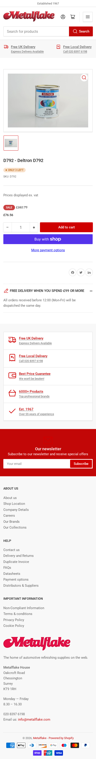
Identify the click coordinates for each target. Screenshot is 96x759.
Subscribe (81, 464)
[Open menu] (88, 17)
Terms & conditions (17, 614)
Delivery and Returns (18, 556)
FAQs (7, 568)
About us (10, 498)
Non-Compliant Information (23, 608)
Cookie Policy (13, 626)
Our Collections (15, 527)
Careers (9, 516)
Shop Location (14, 504)
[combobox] (48, 31)
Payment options (16, 579)
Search (84, 31)
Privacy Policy (13, 620)
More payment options (48, 250)
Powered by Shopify (61, 738)
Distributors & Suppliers (21, 586)
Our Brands (11, 522)
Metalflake (39, 738)
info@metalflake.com (34, 719)
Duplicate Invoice (16, 562)
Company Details (16, 510)
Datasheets (11, 574)
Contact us (11, 550)
